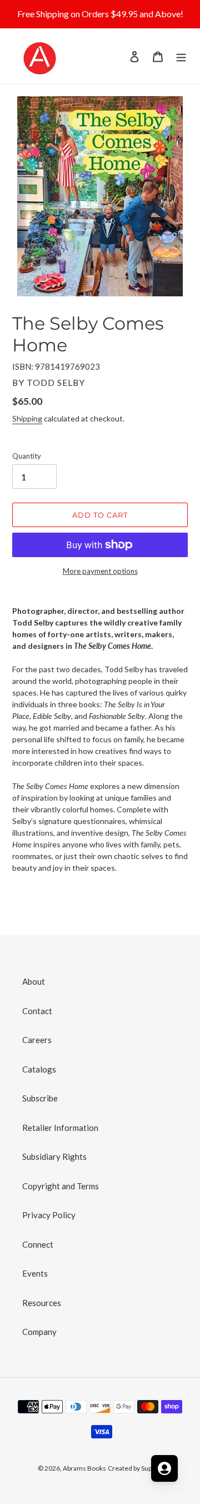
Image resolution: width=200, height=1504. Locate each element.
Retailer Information (60, 1128)
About (33, 981)
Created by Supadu (135, 1468)
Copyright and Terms (60, 1186)
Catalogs (39, 1069)
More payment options (100, 571)
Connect (37, 1244)
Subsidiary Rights (54, 1156)
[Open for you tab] (164, 1468)
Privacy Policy (49, 1215)
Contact (37, 1011)
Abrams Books (84, 1468)
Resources (41, 1303)
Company (39, 1332)
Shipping (27, 418)
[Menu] (181, 56)
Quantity (26, 455)
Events (35, 1273)
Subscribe (40, 1098)
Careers (37, 1040)
